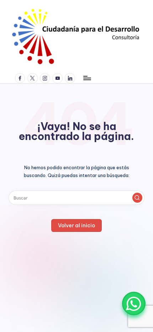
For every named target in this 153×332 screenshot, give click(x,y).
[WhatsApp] (134, 303)
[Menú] (86, 78)
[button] (137, 198)
